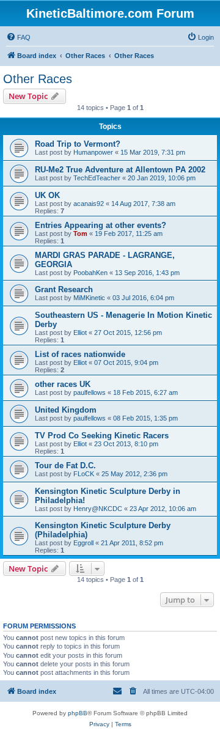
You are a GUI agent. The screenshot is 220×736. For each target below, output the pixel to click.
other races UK (62, 384)
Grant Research (64, 289)
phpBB (77, 713)
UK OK (47, 195)
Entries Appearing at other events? (100, 225)
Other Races (37, 79)
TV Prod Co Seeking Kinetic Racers (102, 435)
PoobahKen (90, 272)
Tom (80, 233)
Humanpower (93, 152)
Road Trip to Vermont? (77, 144)
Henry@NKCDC (97, 508)
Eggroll (83, 542)
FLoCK (83, 473)
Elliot (80, 332)
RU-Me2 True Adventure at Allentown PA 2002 (120, 169)
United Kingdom (66, 409)
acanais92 (88, 203)
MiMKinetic (89, 297)
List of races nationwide (80, 354)
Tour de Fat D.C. (65, 465)
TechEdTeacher (96, 178)
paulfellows (89, 392)
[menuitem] (18, 37)
